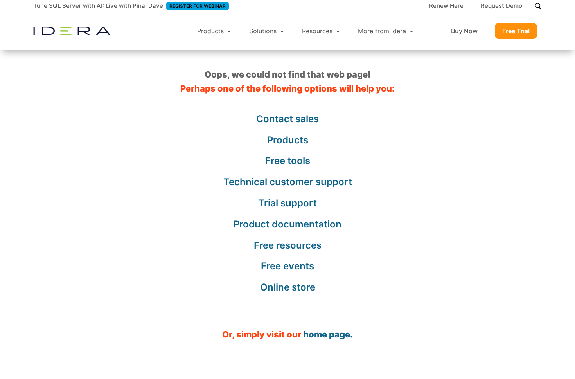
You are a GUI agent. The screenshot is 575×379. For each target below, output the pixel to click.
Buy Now (464, 31)
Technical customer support (287, 182)
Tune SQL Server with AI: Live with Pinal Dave (98, 5)
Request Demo (501, 6)
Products (210, 31)
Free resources (288, 245)
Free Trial (516, 31)
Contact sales (287, 119)
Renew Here (446, 6)
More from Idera (382, 31)
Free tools (287, 160)
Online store (287, 287)
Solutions (263, 31)
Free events (287, 266)
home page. (328, 334)
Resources (317, 31)
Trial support (287, 203)
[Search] (538, 6)
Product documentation (287, 224)
